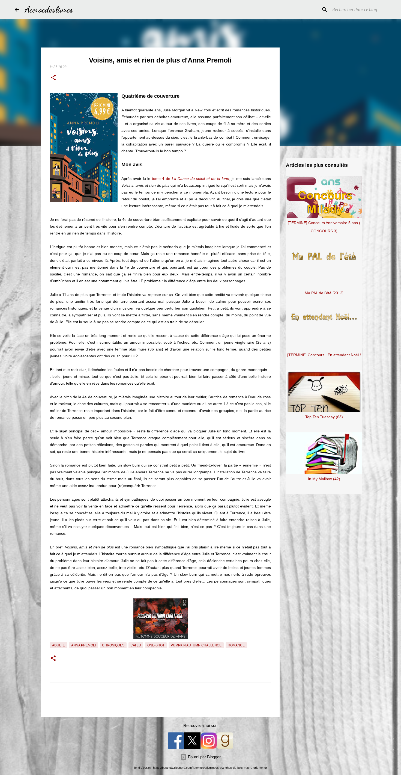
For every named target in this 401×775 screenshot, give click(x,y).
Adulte (58, 645)
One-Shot (155, 645)
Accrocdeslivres (49, 9)
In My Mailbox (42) (324, 479)
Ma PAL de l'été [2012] (324, 293)
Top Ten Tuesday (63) (324, 417)
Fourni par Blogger (204, 757)
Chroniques (113, 645)
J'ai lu (136, 645)
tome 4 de (190, 178)
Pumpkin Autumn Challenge (196, 645)
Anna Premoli (83, 645)
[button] (53, 78)
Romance (236, 645)
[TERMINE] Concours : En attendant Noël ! (324, 355)
